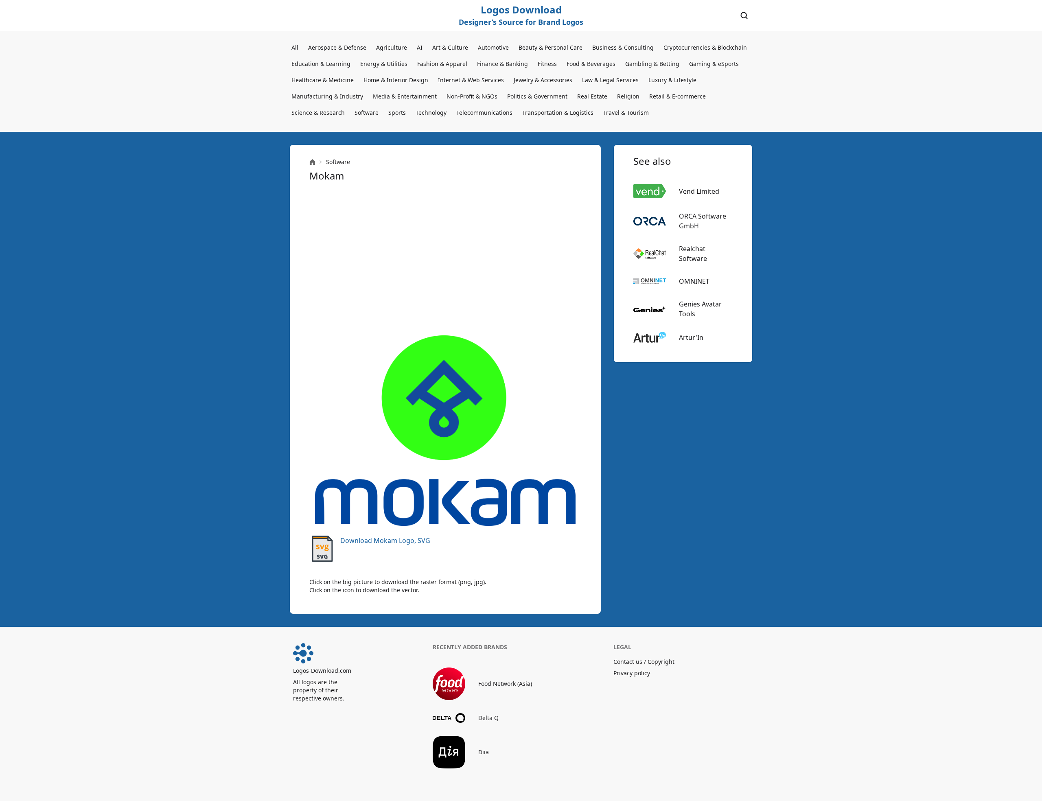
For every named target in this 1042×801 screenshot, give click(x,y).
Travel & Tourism (626, 112)
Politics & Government (537, 96)
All (294, 47)
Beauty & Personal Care (550, 47)
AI (419, 47)
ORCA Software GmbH (702, 221)
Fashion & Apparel (442, 64)
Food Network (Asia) (505, 683)
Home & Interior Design (395, 80)
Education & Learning (320, 64)
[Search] (744, 15)
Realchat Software (693, 253)
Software (367, 112)
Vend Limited (699, 191)
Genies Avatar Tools (700, 309)
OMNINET (694, 281)
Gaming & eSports (714, 64)
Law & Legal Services (610, 80)
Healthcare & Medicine (322, 80)
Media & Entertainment (405, 96)
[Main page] (312, 162)
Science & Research (318, 112)
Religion (628, 96)
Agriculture (391, 47)
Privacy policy (631, 673)
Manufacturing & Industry (327, 96)
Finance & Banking (502, 64)
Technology (431, 112)
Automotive (493, 47)
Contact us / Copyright (643, 661)
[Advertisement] (445, 259)
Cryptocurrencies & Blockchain (705, 47)
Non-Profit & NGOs (472, 96)
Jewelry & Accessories (543, 80)
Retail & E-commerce (677, 96)
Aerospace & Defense (337, 47)
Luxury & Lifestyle (672, 80)
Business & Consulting (623, 47)
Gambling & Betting (652, 64)
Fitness (547, 64)
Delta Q (488, 718)
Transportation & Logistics (557, 112)
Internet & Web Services (471, 80)
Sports (397, 112)
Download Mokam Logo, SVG (385, 540)
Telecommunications (484, 112)
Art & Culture (450, 47)
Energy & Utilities (383, 64)
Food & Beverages (591, 64)
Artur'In (691, 337)
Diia (483, 752)
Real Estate (592, 96)
